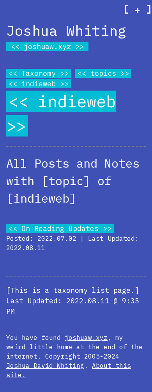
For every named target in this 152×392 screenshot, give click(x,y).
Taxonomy (38, 73)
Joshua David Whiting (45, 365)
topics (103, 73)
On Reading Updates (60, 228)
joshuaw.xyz (47, 46)
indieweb (38, 83)
